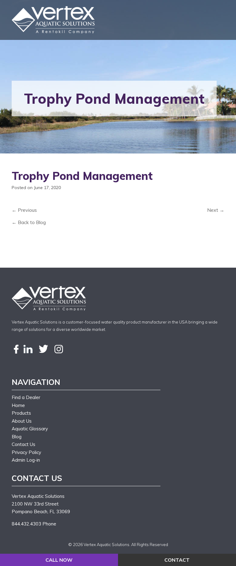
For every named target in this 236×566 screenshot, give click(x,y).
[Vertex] (54, 19)
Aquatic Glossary (30, 429)
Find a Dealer (26, 397)
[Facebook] (16, 349)
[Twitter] (43, 349)
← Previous (24, 210)
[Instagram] (58, 349)
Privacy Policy (26, 452)
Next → (215, 210)
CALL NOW (59, 560)
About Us (22, 421)
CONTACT (177, 560)
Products (21, 413)
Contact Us (23, 444)
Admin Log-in (26, 460)
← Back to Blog (29, 222)
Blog (17, 437)
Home (18, 405)
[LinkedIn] (28, 349)
